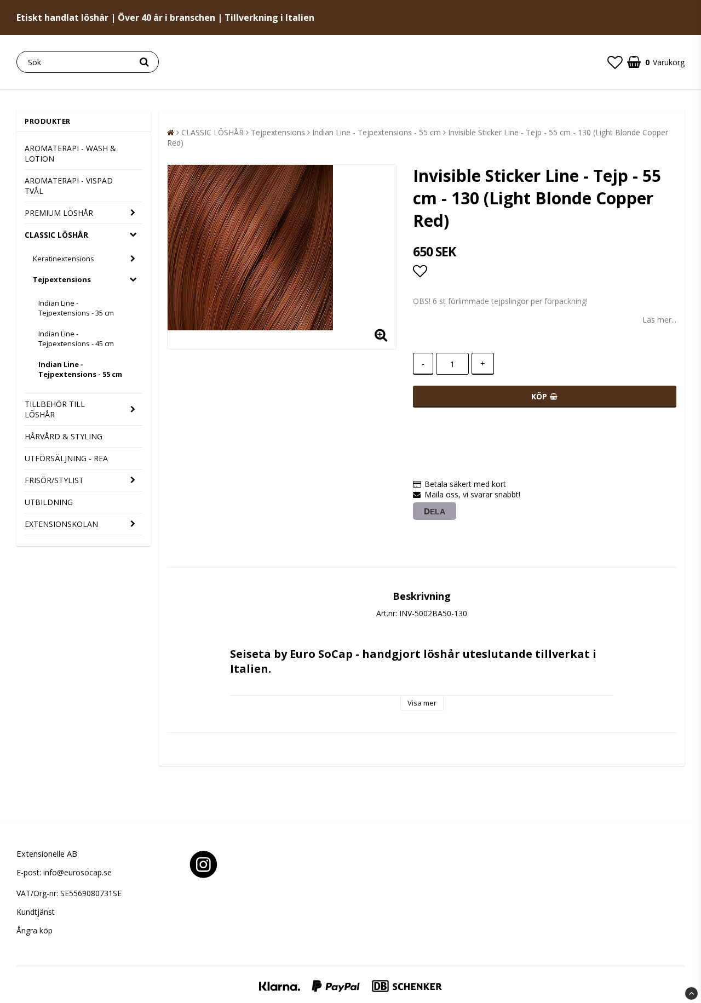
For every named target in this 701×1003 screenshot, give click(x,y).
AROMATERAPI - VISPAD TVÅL (69, 185)
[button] (615, 62)
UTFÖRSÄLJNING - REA (66, 458)
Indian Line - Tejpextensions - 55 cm (80, 369)
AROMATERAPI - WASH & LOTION (70, 153)
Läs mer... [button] (659, 319)
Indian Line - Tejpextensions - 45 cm (76, 338)
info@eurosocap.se (77, 872)
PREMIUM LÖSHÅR (59, 213)
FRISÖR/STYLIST (54, 480)
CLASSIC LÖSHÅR (56, 235)
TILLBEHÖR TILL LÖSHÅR (55, 409)
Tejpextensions (62, 279)
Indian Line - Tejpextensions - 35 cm (76, 308)
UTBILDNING (49, 502)
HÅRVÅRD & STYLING (63, 436)
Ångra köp (34, 930)
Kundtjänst (35, 912)
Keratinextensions (63, 258)
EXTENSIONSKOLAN (61, 524)
